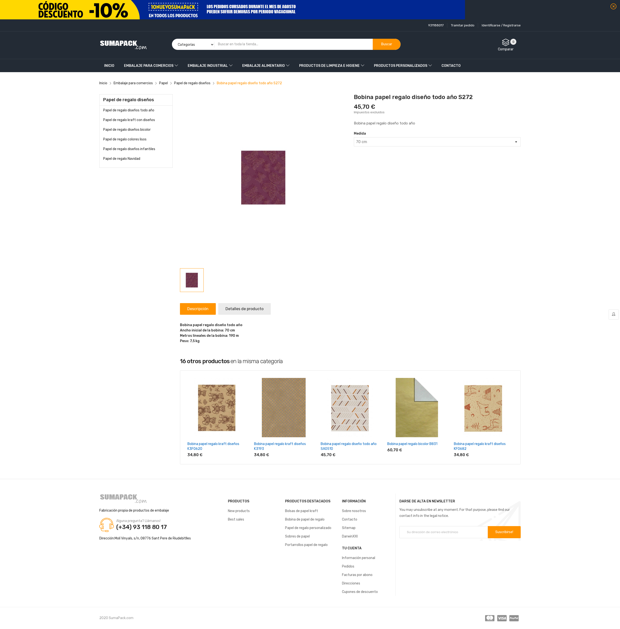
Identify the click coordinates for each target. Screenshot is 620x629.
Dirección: (107, 538)
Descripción (198, 309)
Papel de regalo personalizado (308, 528)
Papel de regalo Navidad (121, 159)
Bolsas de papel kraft (301, 511)
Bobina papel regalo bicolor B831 (412, 444)
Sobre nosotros (354, 511)
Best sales (236, 519)
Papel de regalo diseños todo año (128, 110)
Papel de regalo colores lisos (125, 139)
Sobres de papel (297, 536)
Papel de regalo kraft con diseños (129, 120)
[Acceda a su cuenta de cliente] (614, 314)
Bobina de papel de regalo (305, 519)
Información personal (358, 558)
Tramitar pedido (462, 25)
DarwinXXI (350, 536)
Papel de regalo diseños (128, 99)
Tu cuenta (352, 548)
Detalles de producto (244, 309)
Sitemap (349, 528)
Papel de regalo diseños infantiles (129, 149)
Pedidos (348, 566)
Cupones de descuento (360, 592)
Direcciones (351, 583)
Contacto (349, 519)
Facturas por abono (357, 575)
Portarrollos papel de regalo (306, 545)
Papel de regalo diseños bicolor (127, 130)
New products (239, 511)
